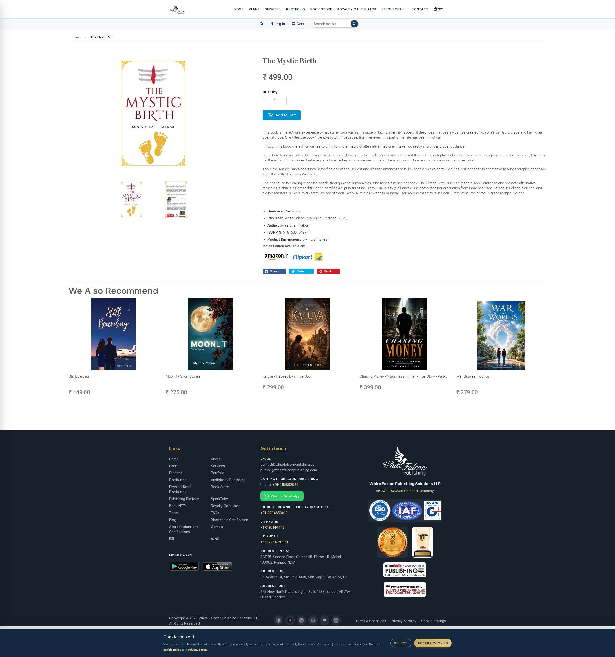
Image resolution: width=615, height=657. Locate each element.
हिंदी (438, 9)
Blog (172, 520)
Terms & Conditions (370, 621)
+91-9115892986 (285, 485)
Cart (297, 23)
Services (273, 9)
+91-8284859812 (273, 513)
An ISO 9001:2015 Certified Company (405, 491)
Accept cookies (433, 643)
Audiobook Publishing (228, 480)
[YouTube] (324, 620)
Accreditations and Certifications (184, 529)
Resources (394, 9)
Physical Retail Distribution (180, 489)
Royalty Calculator (356, 9)
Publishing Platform (184, 499)
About (215, 459)
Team (173, 513)
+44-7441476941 (274, 542)
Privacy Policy (198, 649)
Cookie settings (433, 621)
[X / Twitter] (290, 620)
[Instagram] (301, 620)
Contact (420, 9)
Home (239, 9)
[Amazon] (336, 620)
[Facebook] (278, 620)
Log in (277, 23)
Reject (400, 643)
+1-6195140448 (272, 527)
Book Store (321, 9)
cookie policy (172, 649)
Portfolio (295, 9)
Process (175, 473)
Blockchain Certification (229, 520)
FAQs (215, 513)
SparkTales (220, 499)
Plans (254, 9)
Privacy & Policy (403, 621)
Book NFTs (178, 506)
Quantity (270, 92)
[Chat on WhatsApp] (307, 496)
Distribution (178, 480)
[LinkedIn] (313, 620)
